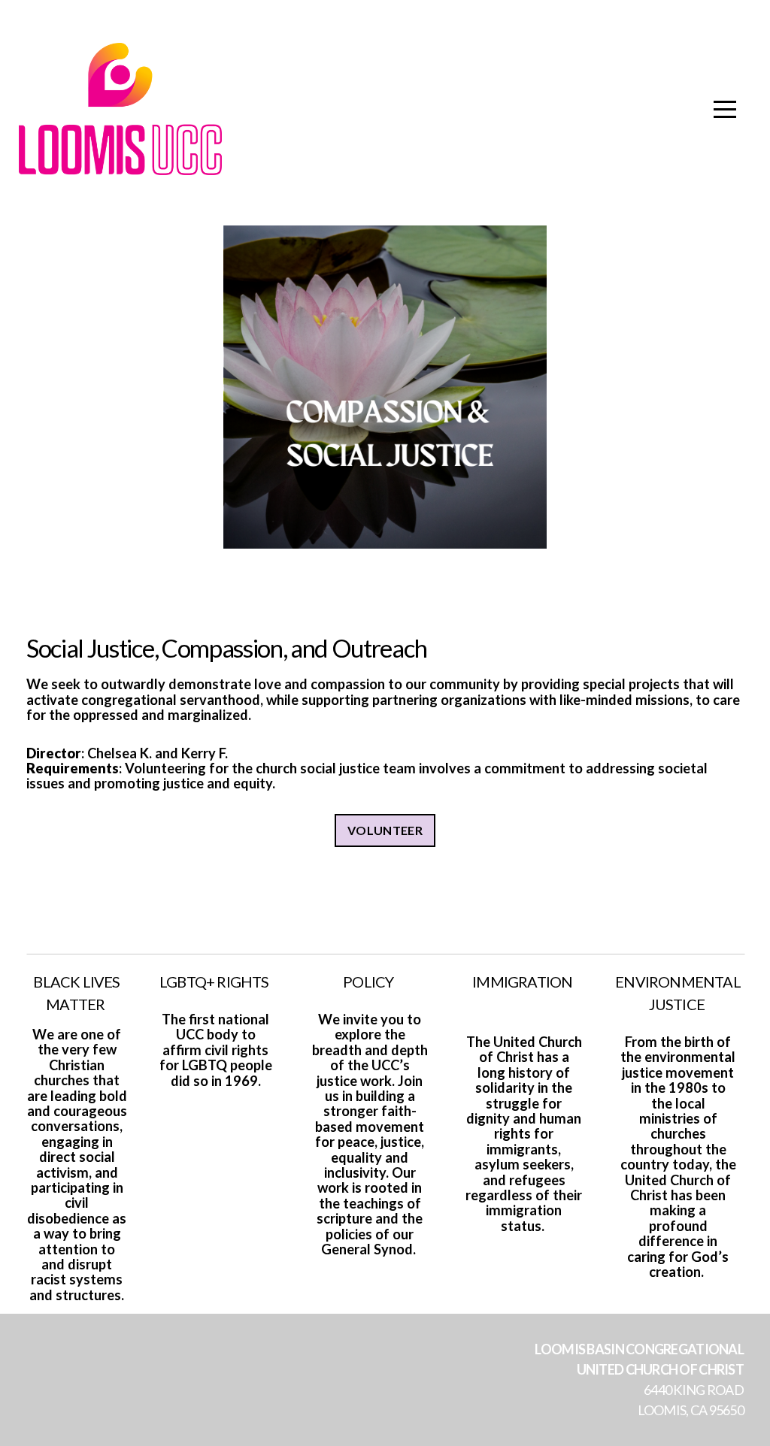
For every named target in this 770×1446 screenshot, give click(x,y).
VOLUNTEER (385, 830)
